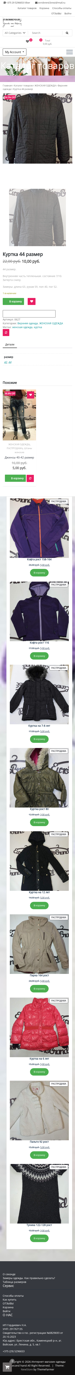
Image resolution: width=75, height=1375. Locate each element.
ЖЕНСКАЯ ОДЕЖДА (45, 85)
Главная (7, 85)
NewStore (27, 1369)
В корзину (15, 301)
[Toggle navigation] (69, 52)
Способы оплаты (61, 8)
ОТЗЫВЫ (56, 13)
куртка (38, 327)
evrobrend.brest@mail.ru (51, 2)
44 (9, 362)
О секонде (9, 1274)
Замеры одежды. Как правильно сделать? (29, 1278)
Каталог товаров (27, 8)
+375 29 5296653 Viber (18, 2)
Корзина (44, 8)
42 (5, 362)
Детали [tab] (9, 344)
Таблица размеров (14, 1282)
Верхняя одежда (27, 323)
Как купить (9, 1299)
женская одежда (22, 327)
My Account (13, 52)
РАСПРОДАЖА (15, 448)
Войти (67, 13)
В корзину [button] (17, 478)
